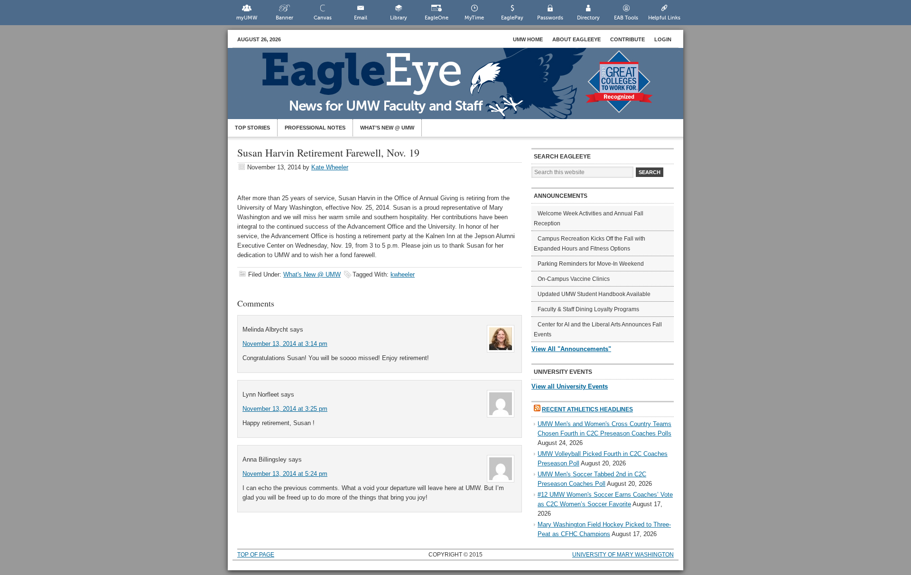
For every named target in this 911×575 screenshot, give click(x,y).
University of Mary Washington (623, 554)
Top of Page (255, 554)
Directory (588, 18)
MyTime (474, 18)
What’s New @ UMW (387, 127)
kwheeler (402, 274)
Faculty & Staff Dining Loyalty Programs (588, 309)
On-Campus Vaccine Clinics (574, 279)
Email (360, 18)
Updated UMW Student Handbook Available (594, 294)
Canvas (323, 18)
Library (398, 18)
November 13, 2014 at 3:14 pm (284, 343)
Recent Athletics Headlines (587, 409)
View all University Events (569, 386)
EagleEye (465, 88)
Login (662, 39)
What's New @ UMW (312, 274)
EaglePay (512, 18)
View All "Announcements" (571, 348)
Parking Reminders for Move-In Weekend (591, 263)
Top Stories (252, 127)
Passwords (550, 18)
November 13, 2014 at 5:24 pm (284, 473)
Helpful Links (664, 18)
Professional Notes (315, 127)
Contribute (627, 39)
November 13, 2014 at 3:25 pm (284, 408)
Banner (284, 18)
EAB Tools (626, 18)
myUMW (246, 18)
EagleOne (436, 18)
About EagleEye (576, 39)
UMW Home (528, 39)
